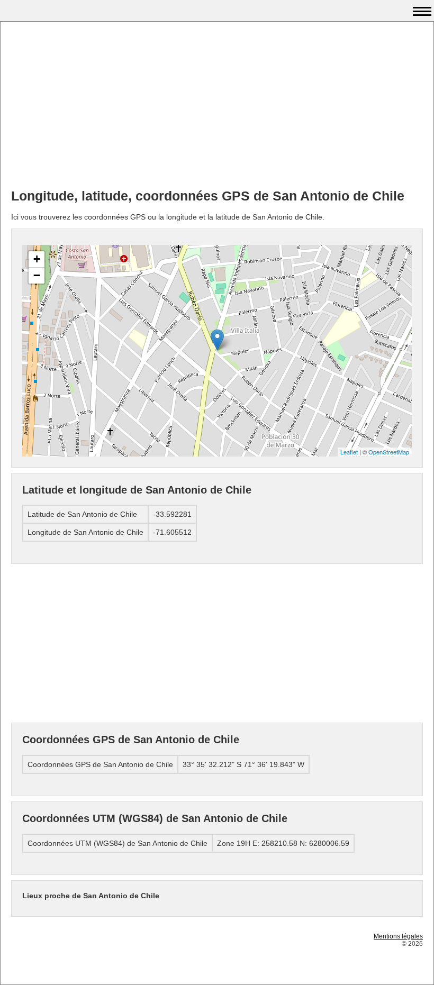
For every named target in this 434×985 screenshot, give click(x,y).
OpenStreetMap (388, 452)
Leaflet (349, 452)
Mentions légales (398, 936)
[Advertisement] (217, 106)
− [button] (36, 275)
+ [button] (36, 259)
